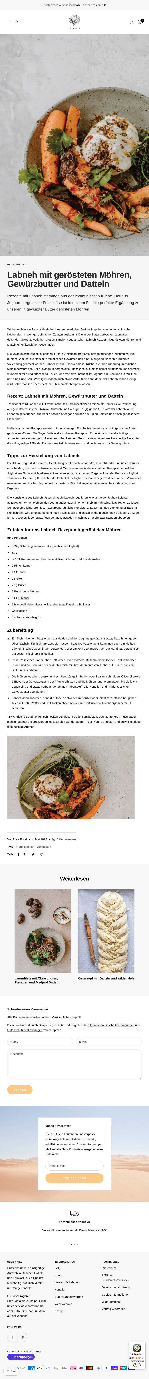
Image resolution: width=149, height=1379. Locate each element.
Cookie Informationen (115, 1294)
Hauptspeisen (16, 264)
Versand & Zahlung (67, 1282)
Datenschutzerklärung (116, 1287)
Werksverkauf (63, 1304)
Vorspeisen (44, 846)
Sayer (86, 604)
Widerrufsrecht (111, 1301)
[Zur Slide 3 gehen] (77, 1244)
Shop (58, 1275)
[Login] (132, 22)
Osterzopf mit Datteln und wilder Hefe (106, 978)
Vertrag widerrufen (113, 1308)
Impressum (109, 1268)
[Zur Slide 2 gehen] (74, 1244)
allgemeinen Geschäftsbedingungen (111, 1025)
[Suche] (16, 22)
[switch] (137, 1365)
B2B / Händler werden (69, 1296)
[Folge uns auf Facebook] (12, 1337)
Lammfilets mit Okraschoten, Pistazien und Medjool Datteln (37, 980)
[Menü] (143, 1344)
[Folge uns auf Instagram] (22, 1337)
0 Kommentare (66, 839)
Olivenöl (23, 597)
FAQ (57, 1268)
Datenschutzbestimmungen (25, 1030)
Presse (59, 1311)
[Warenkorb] (140, 22)
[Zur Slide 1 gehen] (71, 1244)
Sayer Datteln (47, 433)
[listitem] (18, 854)
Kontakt (59, 1289)
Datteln (12, 344)
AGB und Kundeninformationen (116, 1278)
